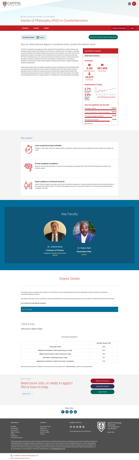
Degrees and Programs (35, 16)
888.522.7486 (110, 432)
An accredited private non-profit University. (80, 431)
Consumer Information (16, 437)
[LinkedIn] (83, 427)
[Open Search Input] (129, 3)
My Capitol (13, 426)
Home (24, 16)
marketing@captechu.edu (58, 448)
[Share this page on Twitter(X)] (67, 411)
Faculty (36, 28)
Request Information (119, 28)
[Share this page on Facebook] (62, 411)
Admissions (26, 393)
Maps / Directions (15, 432)
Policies (13, 434)
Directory (42, 434)
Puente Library (14, 428)
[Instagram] (80, 427)
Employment (14, 435)
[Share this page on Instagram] (75, 411)
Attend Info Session (102, 386)
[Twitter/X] (74, 427)
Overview (25, 28)
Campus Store (14, 430)
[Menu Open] (134, 4)
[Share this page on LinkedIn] (71, 411)
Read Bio (55, 255)
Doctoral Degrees (49, 16)
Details (46, 28)
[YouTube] (77, 427)
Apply (132, 28)
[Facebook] (71, 427)
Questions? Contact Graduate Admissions (103, 37)
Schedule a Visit (44, 430)
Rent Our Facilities (44, 432)
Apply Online (102, 392)
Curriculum (27, 309)
